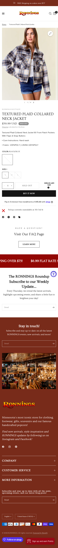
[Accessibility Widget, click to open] (54, 274)
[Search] (50, 13)
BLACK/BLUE (7, 159)
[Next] (33, 102)
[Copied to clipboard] (19, 217)
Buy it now (29, 193)
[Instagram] (11, 447)
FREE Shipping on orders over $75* (31, 3)
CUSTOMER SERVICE (16, 470)
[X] (9, 217)
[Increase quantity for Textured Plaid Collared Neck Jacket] (12, 186)
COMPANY (9, 460)
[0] (54, 13)
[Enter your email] (53, 307)
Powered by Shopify (40, 533)
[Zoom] (50, 33)
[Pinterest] (14, 217)
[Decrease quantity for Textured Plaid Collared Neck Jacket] (4, 186)
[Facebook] (3, 217)
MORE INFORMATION (17, 479)
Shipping (5, 127)
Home (4, 24)
